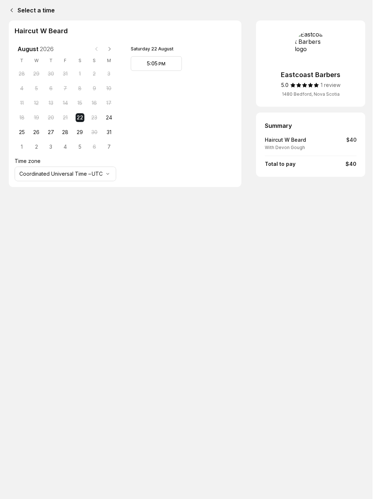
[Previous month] (96, 49)
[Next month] (109, 49)
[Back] (10, 10)
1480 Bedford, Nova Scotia (311, 94)
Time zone (28, 161)
